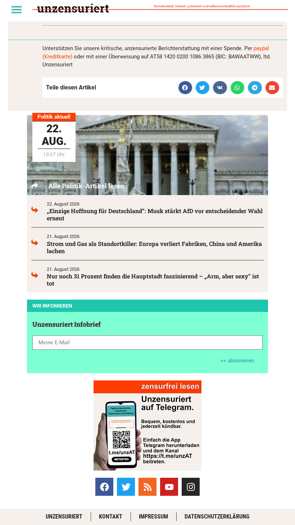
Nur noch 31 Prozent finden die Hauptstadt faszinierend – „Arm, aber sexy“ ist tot (153, 279)
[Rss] (147, 487)
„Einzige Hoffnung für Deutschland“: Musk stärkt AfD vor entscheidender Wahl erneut (155, 214)
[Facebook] (104, 487)
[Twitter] (126, 487)
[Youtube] (169, 487)
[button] (16, 9)
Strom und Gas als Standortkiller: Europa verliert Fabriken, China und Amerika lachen (154, 247)
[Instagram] (191, 487)
